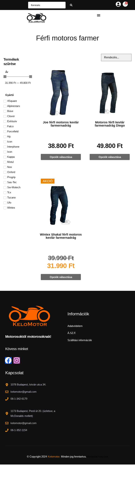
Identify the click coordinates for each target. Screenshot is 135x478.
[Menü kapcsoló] (98, 15)
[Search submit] (71, 5)
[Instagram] (16, 360)
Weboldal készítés (97, 456)
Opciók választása (61, 156)
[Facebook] (8, 360)
